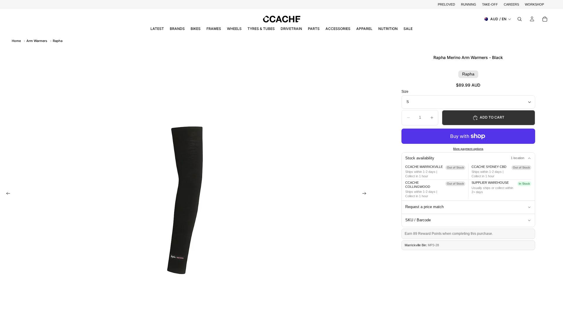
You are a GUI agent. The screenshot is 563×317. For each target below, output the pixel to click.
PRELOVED (446, 4)
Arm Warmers (36, 41)
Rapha (57, 41)
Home (16, 41)
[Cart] (544, 19)
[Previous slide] (6, 194)
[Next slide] (365, 194)
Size (404, 92)
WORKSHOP (534, 4)
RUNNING (468, 4)
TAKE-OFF (490, 4)
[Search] (519, 19)
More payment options (468, 148)
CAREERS (511, 4)
